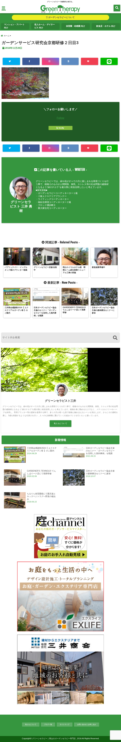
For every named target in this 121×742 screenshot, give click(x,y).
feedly (61, 128)
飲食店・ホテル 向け (105, 26)
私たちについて (60, 423)
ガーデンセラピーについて (61, 17)
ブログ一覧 (48, 724)
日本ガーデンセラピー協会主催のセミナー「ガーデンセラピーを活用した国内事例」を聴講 (100, 451)
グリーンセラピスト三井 (60, 400)
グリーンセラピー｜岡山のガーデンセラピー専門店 (54, 738)
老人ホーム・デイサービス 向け (44, 26)
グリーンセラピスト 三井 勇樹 (21, 206)
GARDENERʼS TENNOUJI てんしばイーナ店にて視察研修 (41, 472)
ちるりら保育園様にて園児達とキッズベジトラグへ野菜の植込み (41, 496)
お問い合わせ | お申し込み (86, 724)
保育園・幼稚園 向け (75, 26)
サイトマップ (64, 724)
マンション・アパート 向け (14, 26)
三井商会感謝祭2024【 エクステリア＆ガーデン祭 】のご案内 (42, 449)
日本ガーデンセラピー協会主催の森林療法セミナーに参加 (100, 472)
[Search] (115, 337)
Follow (60, 118)
